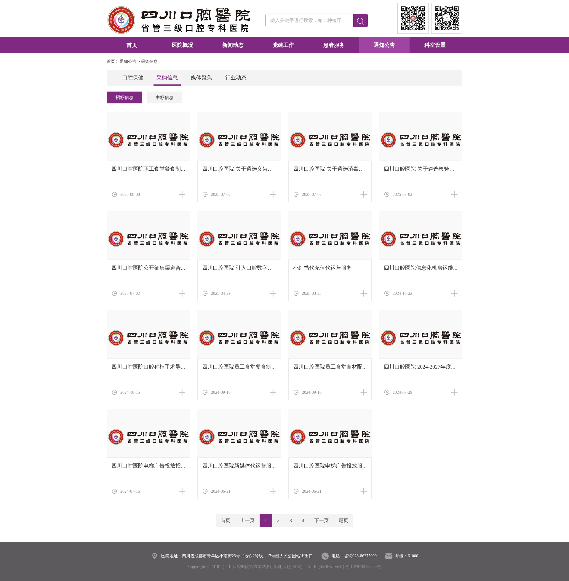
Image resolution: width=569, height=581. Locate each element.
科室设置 (435, 45)
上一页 (247, 520)
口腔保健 (132, 78)
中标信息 (164, 97)
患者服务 (334, 45)
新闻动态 (233, 45)
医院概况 (182, 45)
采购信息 (167, 78)
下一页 (321, 520)
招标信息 (124, 97)
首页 (132, 45)
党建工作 (283, 45)
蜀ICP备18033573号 (363, 566)
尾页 (343, 520)
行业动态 (236, 78)
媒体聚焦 (201, 78)
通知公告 (384, 45)
